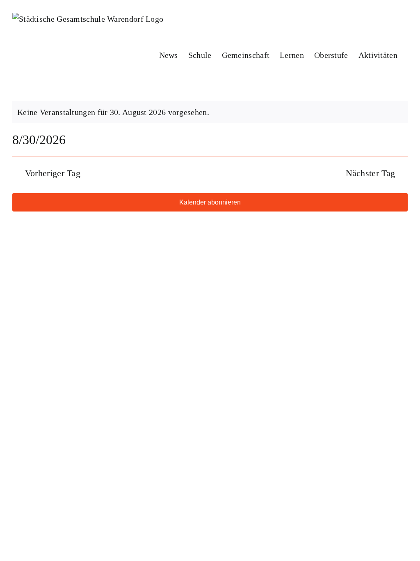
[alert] (210, 112)
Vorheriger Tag (52, 173)
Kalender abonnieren (210, 202)
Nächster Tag (370, 173)
